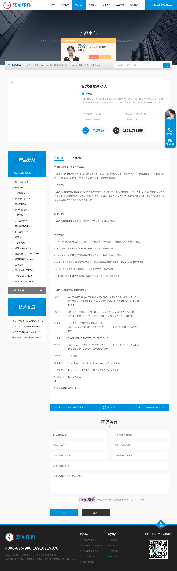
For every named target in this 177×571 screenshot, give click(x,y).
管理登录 (31, 559)
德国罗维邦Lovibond (24, 259)
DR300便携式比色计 (76, 407)
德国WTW (19, 187)
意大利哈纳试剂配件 (24, 270)
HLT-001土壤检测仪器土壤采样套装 (85, 65)
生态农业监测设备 (90, 551)
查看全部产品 (18, 290)
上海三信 (19, 215)
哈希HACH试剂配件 (23, 276)
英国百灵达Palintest (23, 226)
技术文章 (106, 5)
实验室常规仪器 (90, 540)
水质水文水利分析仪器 (22, 173)
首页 (53, 5)
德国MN (18, 237)
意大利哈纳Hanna (23, 243)
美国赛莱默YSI (21, 221)
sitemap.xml (71, 559)
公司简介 (114, 540)
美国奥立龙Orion (22, 198)
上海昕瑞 (19, 265)
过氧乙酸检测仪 (31, 65)
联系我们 (134, 5)
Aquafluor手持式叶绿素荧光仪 (54, 65)
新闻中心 (92, 5)
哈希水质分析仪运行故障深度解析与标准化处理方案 (28, 321)
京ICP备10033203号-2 (54, 559)
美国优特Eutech (22, 204)
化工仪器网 (20, 559)
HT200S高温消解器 (151, 407)
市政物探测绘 (89, 562)
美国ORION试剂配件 (24, 281)
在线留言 (120, 5)
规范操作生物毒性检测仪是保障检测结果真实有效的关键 (28, 337)
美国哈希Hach (21, 193)
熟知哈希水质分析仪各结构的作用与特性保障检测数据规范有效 (28, 326)
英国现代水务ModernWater (27, 254)
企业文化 (114, 545)
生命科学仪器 (89, 556)
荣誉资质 (114, 551)
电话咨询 (170, 133)
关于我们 (65, 5)
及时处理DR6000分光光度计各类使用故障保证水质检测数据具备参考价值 (28, 332)
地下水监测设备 (22, 182)
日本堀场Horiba (22, 232)
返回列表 (111, 407)
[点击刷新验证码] (87, 499)
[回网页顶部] (170, 123)
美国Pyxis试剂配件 (23, 248)
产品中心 (79, 5)
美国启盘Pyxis (21, 210)
